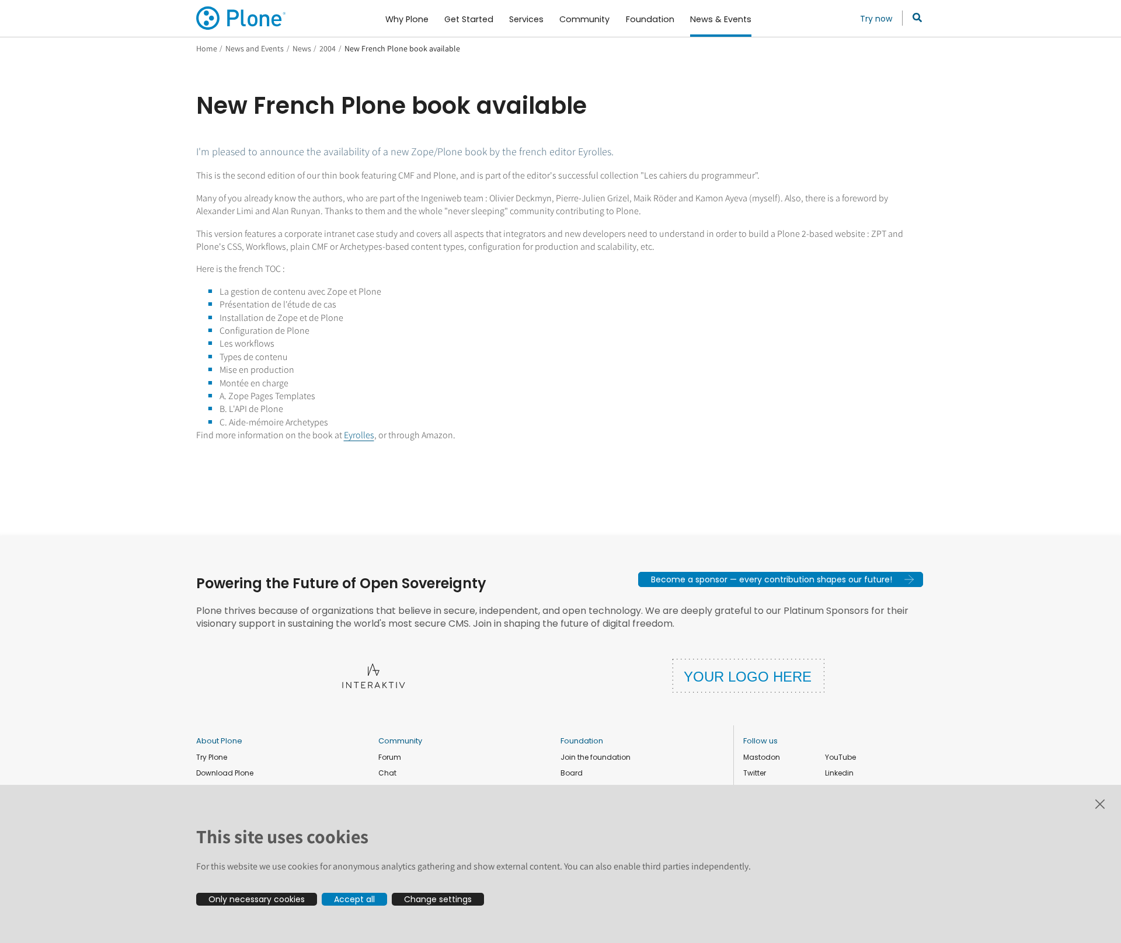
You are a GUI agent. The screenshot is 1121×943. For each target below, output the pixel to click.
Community (400, 740)
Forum (389, 757)
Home (206, 48)
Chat (387, 773)
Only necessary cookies (256, 899)
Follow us (760, 740)
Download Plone (224, 773)
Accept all (354, 899)
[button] (780, 579)
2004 (327, 48)
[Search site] (914, 18)
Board (571, 773)
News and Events (254, 48)
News (302, 48)
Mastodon (761, 757)
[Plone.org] (241, 18)
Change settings (438, 899)
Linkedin (839, 773)
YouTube (840, 757)
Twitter (754, 773)
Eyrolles (359, 435)
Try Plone (211, 757)
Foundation (581, 740)
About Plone (219, 740)
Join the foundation (595, 757)
